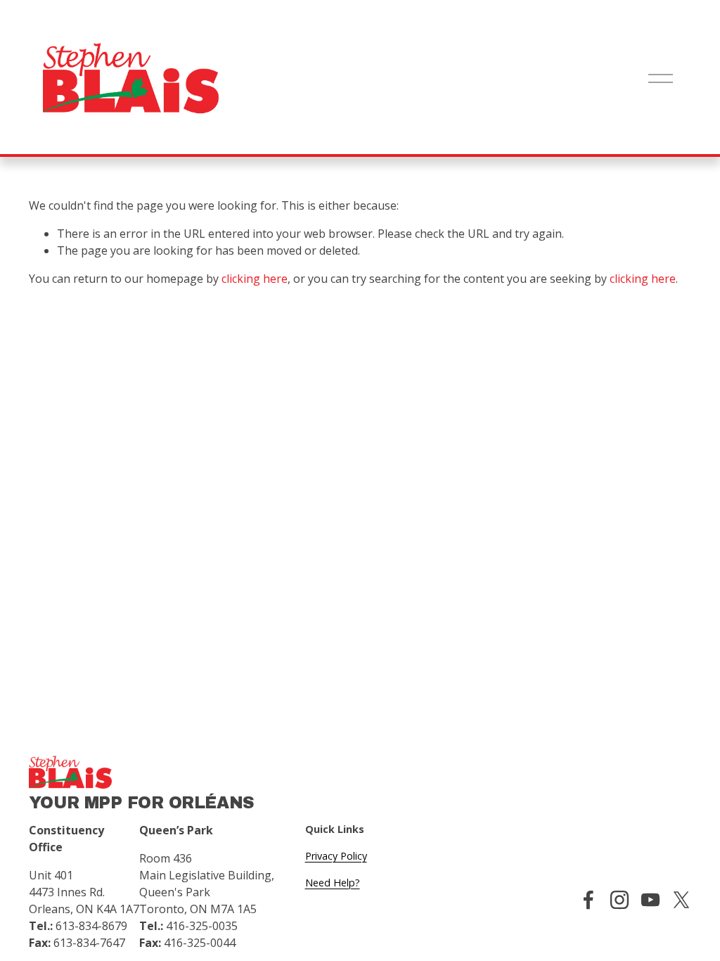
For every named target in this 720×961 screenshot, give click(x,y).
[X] (681, 900)
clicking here (254, 278)
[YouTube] (650, 900)
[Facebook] (588, 900)
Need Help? (332, 882)
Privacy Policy (336, 856)
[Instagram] (619, 900)
